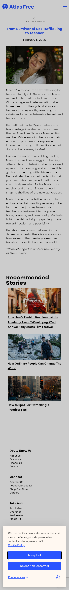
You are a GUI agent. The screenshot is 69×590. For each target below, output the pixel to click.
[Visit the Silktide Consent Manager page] (57, 577)
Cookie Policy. (16, 545)
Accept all (34, 555)
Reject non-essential (34, 566)
